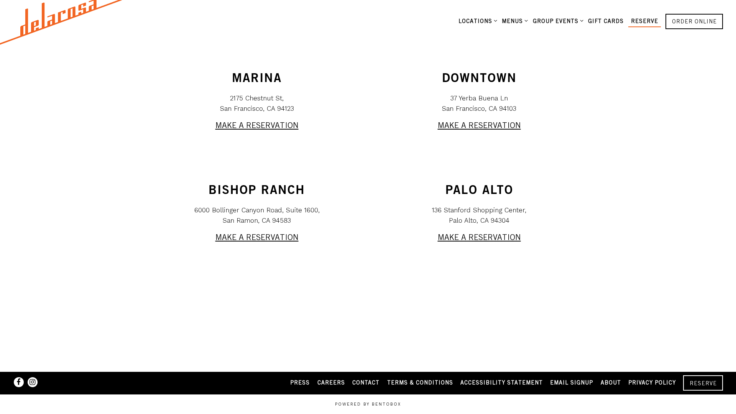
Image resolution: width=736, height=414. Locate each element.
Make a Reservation (257, 125)
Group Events (556, 20)
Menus (513, 20)
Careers (331, 382)
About (611, 382)
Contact (366, 382)
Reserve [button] (644, 21)
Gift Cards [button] (606, 21)
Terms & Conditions (420, 382)
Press (300, 382)
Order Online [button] (694, 21)
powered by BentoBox (368, 404)
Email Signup (571, 382)
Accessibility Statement (501, 382)
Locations (476, 20)
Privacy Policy (652, 382)
